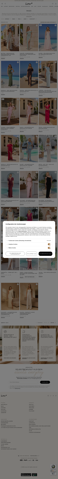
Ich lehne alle (31, 253)
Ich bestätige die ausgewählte (15, 254)
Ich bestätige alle (45, 253)
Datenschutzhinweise (22, 231)
